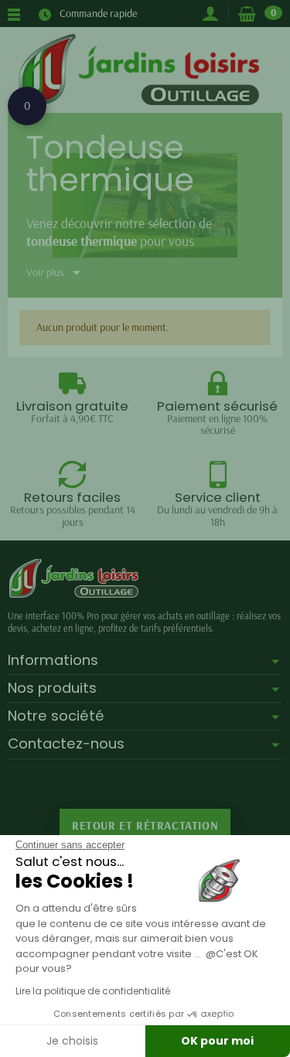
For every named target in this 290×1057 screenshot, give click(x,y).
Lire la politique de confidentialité (92, 990)
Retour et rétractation (145, 825)
